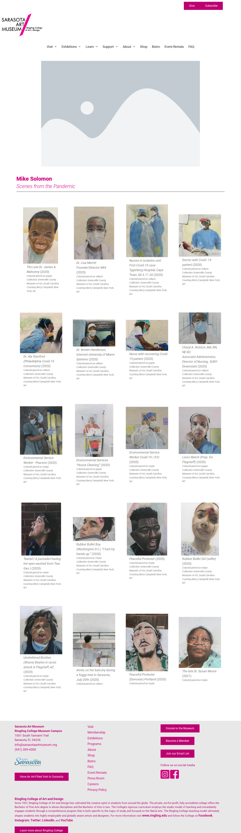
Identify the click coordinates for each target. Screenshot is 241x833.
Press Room (96, 778)
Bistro (156, 47)
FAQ (191, 47)
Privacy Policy (97, 790)
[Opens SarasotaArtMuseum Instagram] (165, 777)
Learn (90, 47)
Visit (50, 47)
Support (108, 47)
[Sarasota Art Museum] (23, 25)
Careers (93, 784)
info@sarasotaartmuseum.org (36, 745)
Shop (143, 47)
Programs (94, 744)
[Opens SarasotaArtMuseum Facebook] (174, 777)
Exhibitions (69, 47)
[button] (192, 6)
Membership (96, 732)
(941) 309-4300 (25, 749)
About (127, 47)
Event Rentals (174, 47)
